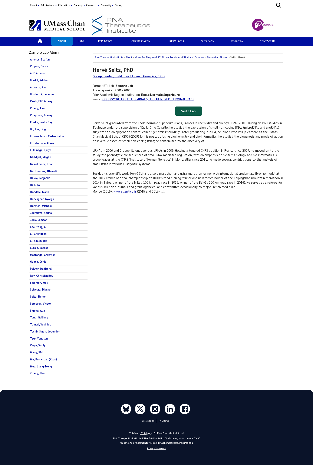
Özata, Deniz (38, 261)
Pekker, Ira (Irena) (41, 268)
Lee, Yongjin (38, 227)
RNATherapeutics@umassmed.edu (175, 442)
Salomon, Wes (39, 282)
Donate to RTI (148, 420)
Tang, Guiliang (39, 317)
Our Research (140, 41)
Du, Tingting (38, 129)
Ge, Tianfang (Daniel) (43, 171)
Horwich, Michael (41, 205)
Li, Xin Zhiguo (38, 240)
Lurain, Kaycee (39, 247)
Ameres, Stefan (40, 59)
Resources (176, 41)
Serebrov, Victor (40, 303)
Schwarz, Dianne (40, 289)
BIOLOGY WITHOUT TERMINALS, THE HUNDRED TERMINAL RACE (148, 99)
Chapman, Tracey (41, 115)
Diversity (106, 5)
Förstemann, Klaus (42, 143)
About (33, 5)
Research (91, 5)
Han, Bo (35, 185)
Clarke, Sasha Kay (41, 122)
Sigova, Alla (37, 310)
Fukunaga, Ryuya (40, 150)
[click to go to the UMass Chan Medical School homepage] (57, 25)
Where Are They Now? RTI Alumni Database (157, 57)
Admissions (48, 5)
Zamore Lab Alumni (217, 57)
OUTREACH (207, 41)
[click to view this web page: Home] (40, 41)
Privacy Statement (156, 448)
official (143, 433)
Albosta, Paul (38, 87)
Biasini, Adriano (39, 80)
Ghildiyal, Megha (40, 157)
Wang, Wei (36, 352)
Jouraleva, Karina (41, 213)
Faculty (78, 5)
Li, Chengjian (38, 233)
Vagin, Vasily (37, 345)
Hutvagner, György (42, 199)
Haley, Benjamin (40, 178)
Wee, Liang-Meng (41, 366)
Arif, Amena (37, 73)
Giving (118, 5)
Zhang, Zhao (38, 373)
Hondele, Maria (39, 192)
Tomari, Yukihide (40, 324)
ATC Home (164, 420)
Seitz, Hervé (38, 296)
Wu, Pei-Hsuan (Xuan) (43, 359)
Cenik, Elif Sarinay (41, 101)
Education (64, 5)
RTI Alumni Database (193, 57)
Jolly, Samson (38, 220)
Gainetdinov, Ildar (41, 164)
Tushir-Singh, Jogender (45, 331)
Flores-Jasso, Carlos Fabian (47, 136)
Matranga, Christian (42, 254)
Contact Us (267, 41)
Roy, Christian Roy (41, 275)
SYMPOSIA (237, 41)
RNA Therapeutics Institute (109, 57)
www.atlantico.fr (124, 191)
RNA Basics (105, 41)
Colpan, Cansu (39, 66)
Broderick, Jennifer (42, 94)
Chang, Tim (37, 108)
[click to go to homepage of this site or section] (163, 25)
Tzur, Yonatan (39, 338)
